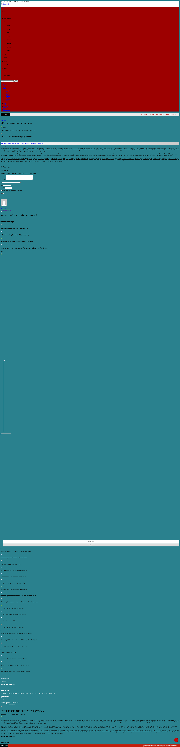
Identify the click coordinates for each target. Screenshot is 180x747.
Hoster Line (12, 704)
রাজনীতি (5, 57)
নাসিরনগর (9, 40)
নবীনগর (8, 36)
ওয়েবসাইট (3, 188)
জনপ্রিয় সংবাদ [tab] (91, 545)
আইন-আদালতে (7, 75)
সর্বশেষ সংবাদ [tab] (91, 541)
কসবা (8, 32)
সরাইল (8, 50)
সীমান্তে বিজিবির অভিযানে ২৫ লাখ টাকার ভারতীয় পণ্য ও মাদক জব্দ (14, 570)
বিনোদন (5, 72)
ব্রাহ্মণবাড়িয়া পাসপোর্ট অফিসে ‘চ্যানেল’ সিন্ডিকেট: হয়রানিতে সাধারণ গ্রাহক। (137, 114)
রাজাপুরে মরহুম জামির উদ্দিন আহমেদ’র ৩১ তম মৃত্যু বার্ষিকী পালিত (14, 659)
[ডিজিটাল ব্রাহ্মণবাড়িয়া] (5, 3)
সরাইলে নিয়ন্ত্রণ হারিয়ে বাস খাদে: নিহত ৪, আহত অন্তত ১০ (14, 228)
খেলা (5, 54)
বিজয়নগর (9, 47)
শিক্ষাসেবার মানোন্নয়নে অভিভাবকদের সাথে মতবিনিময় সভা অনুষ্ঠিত (14, 558)
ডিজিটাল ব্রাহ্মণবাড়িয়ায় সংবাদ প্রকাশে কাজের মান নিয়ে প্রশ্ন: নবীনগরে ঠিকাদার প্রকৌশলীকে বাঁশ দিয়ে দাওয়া (25, 248)
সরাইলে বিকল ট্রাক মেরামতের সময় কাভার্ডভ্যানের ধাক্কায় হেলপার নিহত (17, 241)
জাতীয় (5, 15)
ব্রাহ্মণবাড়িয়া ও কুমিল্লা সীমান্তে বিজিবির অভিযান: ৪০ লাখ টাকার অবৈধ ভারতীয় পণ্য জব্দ (18, 595)
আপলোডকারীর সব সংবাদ (5, 209)
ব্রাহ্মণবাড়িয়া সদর (7, 18)
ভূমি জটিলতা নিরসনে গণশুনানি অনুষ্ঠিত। (8, 652)
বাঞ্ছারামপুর (9, 43)
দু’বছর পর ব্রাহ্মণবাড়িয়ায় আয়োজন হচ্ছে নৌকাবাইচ (11, 564)
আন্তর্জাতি (6, 65)
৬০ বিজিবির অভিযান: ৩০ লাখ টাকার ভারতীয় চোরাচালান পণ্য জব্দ (13, 577)
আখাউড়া (8, 25)
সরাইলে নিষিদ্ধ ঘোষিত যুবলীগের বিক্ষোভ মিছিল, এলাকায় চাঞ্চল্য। (15, 235)
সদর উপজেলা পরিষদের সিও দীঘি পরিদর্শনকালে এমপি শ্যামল (12, 608)
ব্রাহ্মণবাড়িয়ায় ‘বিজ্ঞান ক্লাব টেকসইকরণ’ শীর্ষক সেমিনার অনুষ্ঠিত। (14, 589)
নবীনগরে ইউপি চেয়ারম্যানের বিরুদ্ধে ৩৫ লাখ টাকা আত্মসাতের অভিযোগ (15, 665)
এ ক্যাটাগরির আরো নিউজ (6, 210)
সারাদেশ (5, 68)
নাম (1, 182)
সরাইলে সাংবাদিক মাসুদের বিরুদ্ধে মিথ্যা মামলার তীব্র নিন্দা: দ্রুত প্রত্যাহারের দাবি (19, 215)
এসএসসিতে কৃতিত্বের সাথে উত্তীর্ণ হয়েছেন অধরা (10, 621)
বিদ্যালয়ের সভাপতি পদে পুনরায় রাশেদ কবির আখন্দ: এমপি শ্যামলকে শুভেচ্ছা (15, 671)
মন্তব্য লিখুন (3, 179)
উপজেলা (5, 22)
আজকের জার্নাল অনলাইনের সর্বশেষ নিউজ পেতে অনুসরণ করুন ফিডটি (22, 143)
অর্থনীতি (5, 61)
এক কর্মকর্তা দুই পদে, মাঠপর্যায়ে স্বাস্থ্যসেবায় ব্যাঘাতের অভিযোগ (13, 583)
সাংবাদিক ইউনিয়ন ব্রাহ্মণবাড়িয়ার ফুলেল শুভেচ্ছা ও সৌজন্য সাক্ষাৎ (14, 646)
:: (4, 11)
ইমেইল (2, 185)
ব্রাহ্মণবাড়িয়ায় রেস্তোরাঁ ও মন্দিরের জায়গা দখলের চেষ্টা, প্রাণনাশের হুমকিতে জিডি (16, 633)
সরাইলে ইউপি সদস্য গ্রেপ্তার (7, 222)
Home (4, 681)
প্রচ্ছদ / (2, 120)
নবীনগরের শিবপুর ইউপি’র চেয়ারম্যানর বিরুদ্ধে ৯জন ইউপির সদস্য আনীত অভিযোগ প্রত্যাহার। (20, 602)
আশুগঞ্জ (8, 29)
